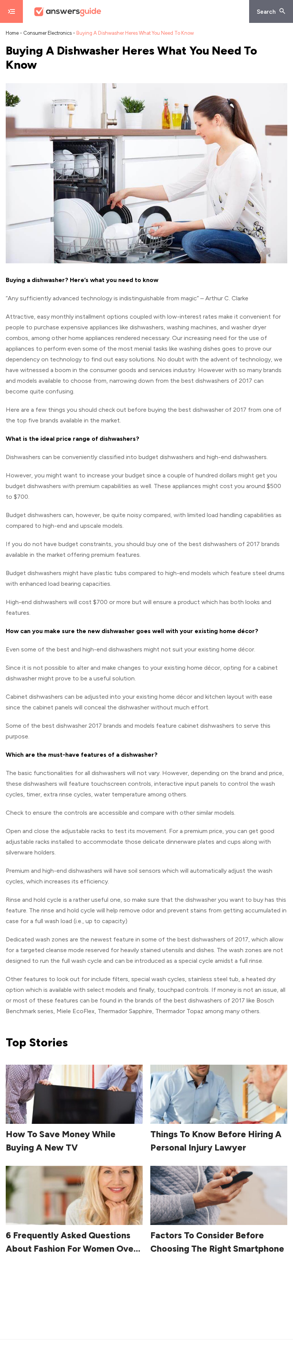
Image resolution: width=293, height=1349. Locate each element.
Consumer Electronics (47, 33)
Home (12, 33)
